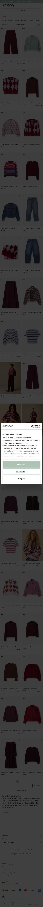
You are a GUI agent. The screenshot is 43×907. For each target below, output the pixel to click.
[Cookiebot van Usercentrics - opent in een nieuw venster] (30, 426)
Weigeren (21, 479)
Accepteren (21, 464)
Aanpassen (20, 471)
